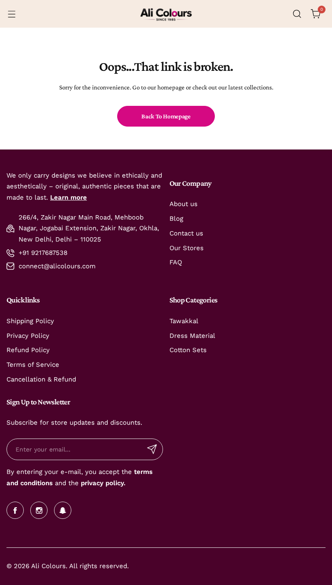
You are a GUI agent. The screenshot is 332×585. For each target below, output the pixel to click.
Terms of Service (32, 365)
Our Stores (186, 248)
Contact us (186, 233)
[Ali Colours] (166, 14)
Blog (176, 219)
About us (183, 204)
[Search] (296, 13)
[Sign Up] (152, 449)
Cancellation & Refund (41, 379)
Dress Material (192, 336)
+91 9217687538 (43, 253)
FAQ (175, 262)
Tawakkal (183, 321)
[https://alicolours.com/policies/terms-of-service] (133, 472)
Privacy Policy (27, 336)
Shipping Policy (30, 321)
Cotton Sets (188, 350)
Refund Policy (28, 350)
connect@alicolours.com (57, 266)
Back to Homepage (165, 116)
